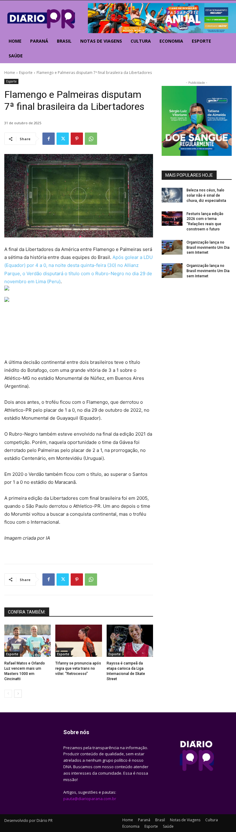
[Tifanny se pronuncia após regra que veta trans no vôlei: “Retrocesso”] (78, 641)
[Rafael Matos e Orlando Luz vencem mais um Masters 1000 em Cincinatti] (27, 641)
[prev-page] (8, 694)
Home (9, 72)
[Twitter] (63, 139)
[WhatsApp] (91, 139)
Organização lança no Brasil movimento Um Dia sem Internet (208, 247)
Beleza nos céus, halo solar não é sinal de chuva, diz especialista (206, 195)
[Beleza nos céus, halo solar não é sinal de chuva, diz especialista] (172, 195)
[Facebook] (48, 139)
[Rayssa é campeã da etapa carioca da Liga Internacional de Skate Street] (130, 641)
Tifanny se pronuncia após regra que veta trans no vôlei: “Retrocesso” (78, 668)
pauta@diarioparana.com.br (89, 798)
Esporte (26, 72)
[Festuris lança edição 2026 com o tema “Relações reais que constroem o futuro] (172, 218)
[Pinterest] (77, 139)
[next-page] (18, 694)
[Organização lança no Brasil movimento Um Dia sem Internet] (172, 247)
